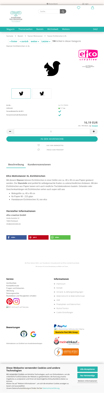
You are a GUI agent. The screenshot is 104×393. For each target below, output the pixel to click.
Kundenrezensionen (39, 164)
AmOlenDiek (11, 283)
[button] (93, 8)
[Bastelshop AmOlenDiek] (15, 16)
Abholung (10, 291)
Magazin (11, 29)
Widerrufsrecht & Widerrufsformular (70, 296)
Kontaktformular (12, 286)
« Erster (13, 41)
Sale (95, 29)
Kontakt (59, 288)
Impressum (60, 284)
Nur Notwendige (87, 375)
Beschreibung (16, 164)
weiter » (35, 41)
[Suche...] (63, 11)
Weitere (66, 29)
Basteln (40, 29)
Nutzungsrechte (12, 293)
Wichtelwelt (52, 29)
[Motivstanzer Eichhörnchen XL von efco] (52, 68)
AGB (58, 300)
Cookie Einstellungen (64, 312)
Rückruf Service (62, 308)
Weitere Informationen (87, 381)
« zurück (24, 41)
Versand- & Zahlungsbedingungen (69, 292)
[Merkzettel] (79, 8)
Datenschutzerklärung (51, 388)
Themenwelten (25, 29)
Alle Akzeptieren (87, 369)
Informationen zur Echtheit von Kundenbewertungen (24, 343)
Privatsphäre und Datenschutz (68, 304)
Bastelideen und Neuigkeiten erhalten (21, 296)
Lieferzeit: (9, 108)
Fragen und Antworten (15, 288)
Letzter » (45, 41)
